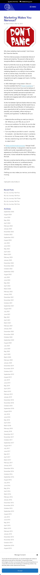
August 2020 (8, 343)
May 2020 (7, 351)
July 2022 (7, 277)
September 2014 (9, 545)
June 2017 (7, 451)
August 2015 (8, 514)
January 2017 (8, 465)
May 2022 (7, 283)
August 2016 (8, 480)
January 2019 (8, 397)
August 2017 (8, 445)
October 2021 (8, 303)
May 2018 (7, 420)
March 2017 (7, 460)
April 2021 (7, 320)
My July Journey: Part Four (12, 195)
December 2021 (9, 297)
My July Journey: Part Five (12, 192)
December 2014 (9, 537)
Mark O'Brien (10, 23)
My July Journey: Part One (12, 204)
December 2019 (9, 366)
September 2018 (9, 408)
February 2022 (8, 291)
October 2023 (8, 234)
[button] (37, 555)
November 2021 (9, 300)
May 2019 (7, 386)
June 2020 (7, 348)
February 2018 (8, 428)
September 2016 (9, 477)
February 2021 (8, 326)
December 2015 (9, 502)
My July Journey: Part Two (11, 201)
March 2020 (7, 357)
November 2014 (9, 540)
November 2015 (9, 505)
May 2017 (7, 454)
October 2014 (8, 542)
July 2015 (7, 517)
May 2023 (7, 249)
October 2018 (8, 406)
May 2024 (7, 220)
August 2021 (8, 308)
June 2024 (7, 217)
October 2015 (8, 508)
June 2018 (7, 417)
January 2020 (8, 363)
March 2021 (7, 323)
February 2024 (8, 226)
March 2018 (7, 425)
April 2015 (7, 525)
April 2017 (7, 457)
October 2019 (8, 371)
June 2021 (7, 314)
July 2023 (7, 243)
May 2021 (7, 317)
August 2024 (8, 214)
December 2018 (9, 400)
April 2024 (7, 223)
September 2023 (9, 237)
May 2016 (7, 488)
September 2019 (9, 374)
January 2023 (8, 260)
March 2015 (7, 528)
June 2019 (7, 383)
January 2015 (8, 534)
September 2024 (9, 211)
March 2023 (7, 254)
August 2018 (8, 411)
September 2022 (9, 271)
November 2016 (9, 471)
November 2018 (9, 403)
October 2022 (8, 269)
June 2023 (7, 246)
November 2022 (9, 266)
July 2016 (7, 482)
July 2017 (7, 448)
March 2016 (7, 494)
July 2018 (7, 414)
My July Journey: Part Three (12, 198)
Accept (20, 570)
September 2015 (9, 511)
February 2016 (8, 497)
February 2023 (8, 257)
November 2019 (9, 368)
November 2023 (9, 231)
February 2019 (8, 394)
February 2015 (8, 531)
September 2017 (9, 443)
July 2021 (7, 311)
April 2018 (7, 423)
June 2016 (7, 485)
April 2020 (7, 354)
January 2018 (8, 431)
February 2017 (8, 462)
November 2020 (9, 334)
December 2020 (9, 331)
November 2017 (9, 437)
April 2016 (7, 491)
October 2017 (8, 440)
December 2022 (9, 263)
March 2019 (7, 391)
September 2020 (9, 340)
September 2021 (9, 306)
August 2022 (8, 274)
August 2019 (8, 377)
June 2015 (7, 520)
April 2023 (7, 251)
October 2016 (8, 474)
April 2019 (7, 388)
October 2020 (8, 337)
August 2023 (8, 240)
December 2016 (9, 468)
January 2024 (8, 229)
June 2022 (7, 280)
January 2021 (8, 328)
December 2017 (9, 434)
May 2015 (7, 522)
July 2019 (7, 380)
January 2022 (8, 294)
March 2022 (7, 289)
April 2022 (7, 286)
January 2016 (8, 500)
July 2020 (7, 346)
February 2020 (8, 360)
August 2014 (8, 548)
